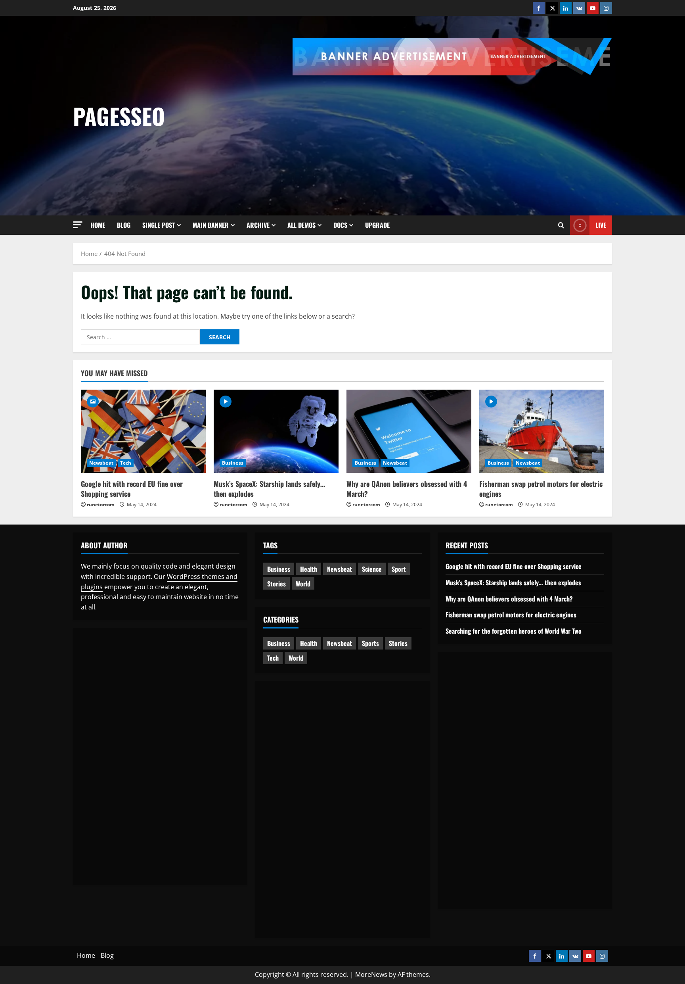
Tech (125, 462)
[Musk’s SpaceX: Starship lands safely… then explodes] (276, 431)
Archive (258, 225)
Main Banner (211, 225)
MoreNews (371, 974)
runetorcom (101, 504)
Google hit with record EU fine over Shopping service (132, 489)
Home (97, 225)
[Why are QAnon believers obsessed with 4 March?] (408, 431)
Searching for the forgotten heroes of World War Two (514, 631)
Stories (276, 583)
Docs (340, 225)
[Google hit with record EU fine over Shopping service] (143, 431)
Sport (399, 569)
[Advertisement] (489, 134)
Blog (123, 225)
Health (308, 569)
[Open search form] (561, 225)
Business (232, 462)
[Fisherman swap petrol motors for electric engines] (541, 431)
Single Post (158, 225)
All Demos (301, 225)
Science (372, 569)
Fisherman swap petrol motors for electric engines (541, 489)
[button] (77, 224)
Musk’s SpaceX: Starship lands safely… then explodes (269, 489)
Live (600, 225)
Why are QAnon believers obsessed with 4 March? (406, 489)
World (303, 583)
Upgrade (377, 225)
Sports (370, 643)
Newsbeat (101, 462)
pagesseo (119, 115)
